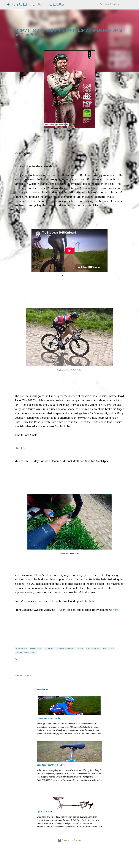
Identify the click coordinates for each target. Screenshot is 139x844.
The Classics (108, 648)
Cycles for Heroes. (45, 811)
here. (92, 601)
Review (80, 648)
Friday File (49, 648)
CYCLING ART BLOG (38, 4)
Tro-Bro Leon (22, 652)
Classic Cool (36, 648)
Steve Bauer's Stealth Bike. (49, 718)
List (23, 448)
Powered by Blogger (71, 840)
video (33, 652)
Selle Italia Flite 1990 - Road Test (51, 765)
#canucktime (21, 648)
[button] (16, 44)
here (115, 609)
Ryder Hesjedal (93, 648)
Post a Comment (23, 675)
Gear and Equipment (65, 648)
